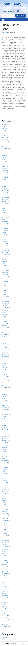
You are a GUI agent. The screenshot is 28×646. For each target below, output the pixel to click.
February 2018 (5, 350)
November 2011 (5, 515)
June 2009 (4, 580)
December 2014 (5, 434)
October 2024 (5, 172)
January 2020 (5, 299)
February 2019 (5, 323)
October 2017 (5, 358)
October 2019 (5, 305)
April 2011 (4, 531)
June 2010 (4, 553)
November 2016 (5, 383)
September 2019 (6, 307)
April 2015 (4, 425)
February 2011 (5, 535)
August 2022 (5, 230)
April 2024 (4, 186)
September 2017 (6, 361)
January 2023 (5, 219)
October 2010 (5, 544)
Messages (9, 113)
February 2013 (5, 482)
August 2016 (5, 389)
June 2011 (4, 527)
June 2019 (4, 314)
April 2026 (4, 133)
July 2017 (4, 365)
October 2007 (5, 624)
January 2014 (5, 458)
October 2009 (5, 571)
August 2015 (5, 416)
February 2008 (5, 615)
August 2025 (5, 150)
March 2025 (4, 161)
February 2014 (5, 456)
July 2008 (4, 604)
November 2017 (5, 356)
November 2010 (5, 542)
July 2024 (4, 179)
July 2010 (4, 551)
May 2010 (4, 555)
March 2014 (4, 454)
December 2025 (5, 141)
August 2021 (5, 257)
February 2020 (5, 296)
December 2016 (5, 380)
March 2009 (4, 586)
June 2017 (4, 367)
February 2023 (5, 217)
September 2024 (6, 175)
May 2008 (4, 608)
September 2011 (6, 520)
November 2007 (5, 622)
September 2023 (6, 201)
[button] (20, 16)
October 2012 (5, 491)
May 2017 (4, 369)
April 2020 (4, 292)
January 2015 (5, 431)
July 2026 (4, 126)
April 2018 (4, 345)
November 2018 (5, 330)
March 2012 (4, 507)
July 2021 (4, 259)
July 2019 (4, 312)
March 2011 (4, 533)
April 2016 (4, 398)
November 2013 (5, 462)
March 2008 (4, 613)
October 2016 (5, 385)
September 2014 (6, 440)
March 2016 (4, 400)
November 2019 (5, 303)
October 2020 (5, 279)
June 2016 (4, 394)
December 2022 (5, 221)
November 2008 (5, 595)
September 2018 (6, 334)
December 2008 (5, 593)
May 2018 (4, 343)
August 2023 (5, 203)
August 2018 (5, 336)
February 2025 (5, 164)
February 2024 (5, 190)
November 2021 (5, 250)
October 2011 (5, 518)
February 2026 (5, 137)
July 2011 (4, 524)
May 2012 (4, 502)
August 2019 (5, 310)
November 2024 (5, 170)
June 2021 (4, 261)
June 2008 (4, 606)
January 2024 (5, 192)
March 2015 (4, 427)
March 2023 (4, 215)
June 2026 (4, 128)
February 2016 (5, 403)
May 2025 (4, 157)
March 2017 (4, 374)
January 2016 (5, 405)
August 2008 (5, 602)
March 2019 (4, 321)
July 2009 (4, 578)
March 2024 (4, 188)
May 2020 (4, 290)
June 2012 (4, 500)
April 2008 (4, 611)
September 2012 (6, 493)
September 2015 (6, 414)
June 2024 (4, 181)
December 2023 (5, 195)
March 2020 (4, 294)
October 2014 (5, 438)
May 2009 (4, 582)
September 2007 (6, 626)
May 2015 (4, 423)
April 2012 (4, 504)
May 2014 (4, 449)
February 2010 (5, 562)
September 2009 (6, 573)
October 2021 (5, 252)
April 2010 (4, 558)
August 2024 (5, 177)
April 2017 (4, 372)
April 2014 (4, 451)
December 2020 (5, 274)
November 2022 (5, 223)
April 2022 (4, 239)
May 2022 (4, 237)
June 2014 (4, 447)
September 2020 (6, 281)
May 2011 (4, 529)
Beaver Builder (21, 643)
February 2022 (5, 243)
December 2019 (5, 301)
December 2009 (5, 566)
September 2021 (6, 254)
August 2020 (5, 283)
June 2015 (4, 420)
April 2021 (4, 265)
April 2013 (4, 478)
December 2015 (5, 407)
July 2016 (4, 392)
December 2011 (5, 513)
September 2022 (6, 228)
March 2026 (4, 135)
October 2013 (5, 465)
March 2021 (4, 268)
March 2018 (4, 347)
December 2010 (5, 540)
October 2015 (5, 411)
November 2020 (5, 276)
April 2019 (4, 319)
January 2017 (5, 378)
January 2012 (5, 511)
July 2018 (4, 338)
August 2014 (5, 442)
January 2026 (5, 139)
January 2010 (5, 564)
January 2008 (5, 617)
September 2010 (6, 546)
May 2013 (4, 476)
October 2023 (5, 199)
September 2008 (6, 600)
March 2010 (4, 560)
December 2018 (5, 327)
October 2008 (5, 597)
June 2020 (4, 288)
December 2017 (5, 354)
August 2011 (5, 522)
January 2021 (5, 272)
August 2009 (5, 575)
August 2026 (5, 124)
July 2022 (4, 232)
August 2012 (5, 496)
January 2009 (5, 591)
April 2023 (4, 212)
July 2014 (4, 445)
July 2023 (4, 206)
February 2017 (5, 376)
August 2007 (5, 628)
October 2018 (5, 332)
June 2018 (4, 341)
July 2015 (4, 418)
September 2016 (6, 387)
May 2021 (4, 263)
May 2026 (4, 130)
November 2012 (5, 489)
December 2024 (5, 168)
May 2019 (4, 316)
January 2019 (5, 325)
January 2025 (5, 166)
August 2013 (5, 469)
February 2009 (5, 589)
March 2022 (4, 241)
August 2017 (5, 363)
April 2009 (4, 584)
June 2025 (4, 155)
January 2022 (5, 246)
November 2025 (5, 144)
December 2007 (5, 620)
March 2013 (4, 480)
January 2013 (5, 485)
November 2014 (5, 436)
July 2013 (4, 471)
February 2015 (5, 429)
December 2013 (5, 460)
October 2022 (5, 226)
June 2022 (4, 234)
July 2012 (4, 498)
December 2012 (5, 487)
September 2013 (6, 467)
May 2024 (4, 184)
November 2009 (5, 569)
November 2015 (5, 409)
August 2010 (5, 549)
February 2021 (5, 270)
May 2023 (4, 210)
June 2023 (4, 208)
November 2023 (5, 197)
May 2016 (4, 396)
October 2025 (5, 146)
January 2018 (5, 352)
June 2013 (4, 473)
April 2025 (4, 159)
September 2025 (6, 148)
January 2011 (5, 538)
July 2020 (4, 285)
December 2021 (5, 248)
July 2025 (4, 153)
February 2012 (5, 509)
